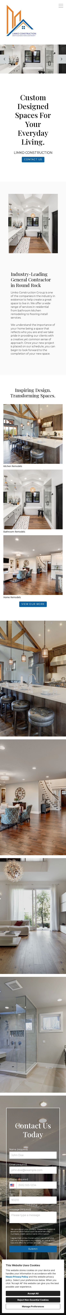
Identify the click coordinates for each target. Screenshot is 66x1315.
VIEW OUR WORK (32, 604)
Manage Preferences (33, 1306)
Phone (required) (18, 1179)
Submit (33, 1249)
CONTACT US (33, 159)
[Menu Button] (61, 6)
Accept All (33, 1293)
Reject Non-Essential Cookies (33, 1300)
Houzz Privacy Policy (17, 1276)
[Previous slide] (4, 59)
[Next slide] (61, 59)
